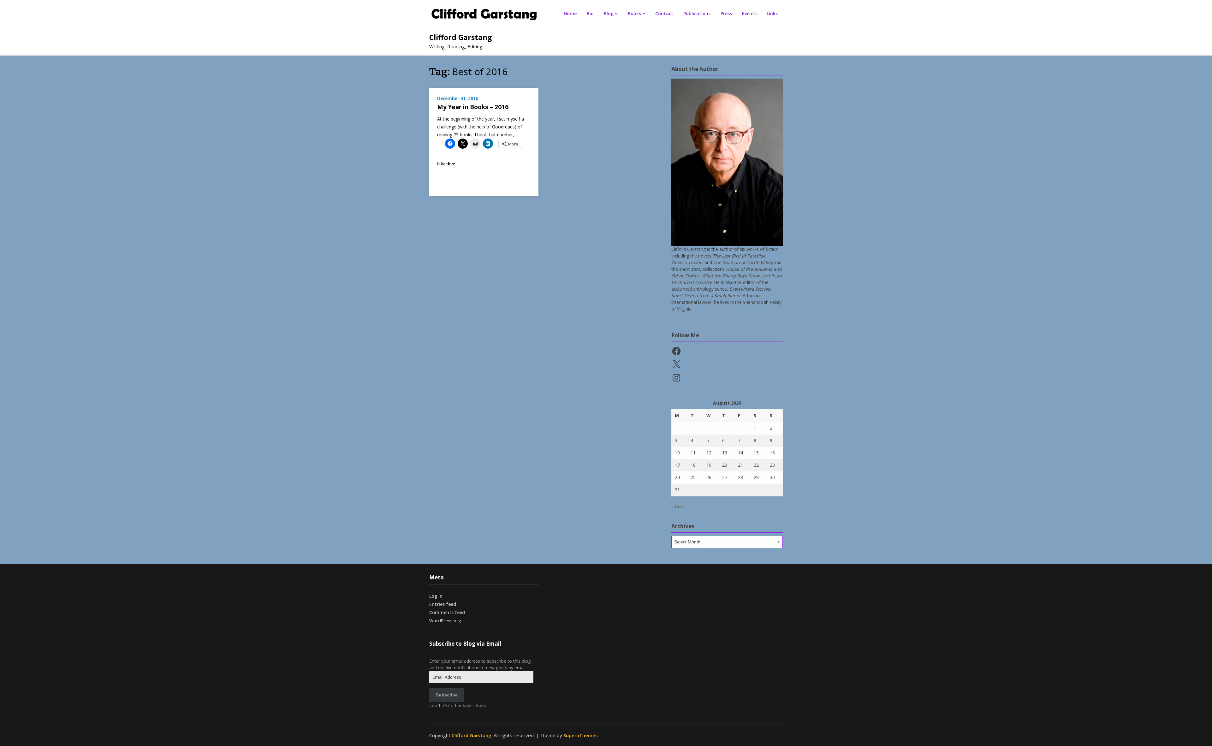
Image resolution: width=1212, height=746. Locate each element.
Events (749, 13)
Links (772, 13)
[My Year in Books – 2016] (441, 142)
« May (677, 506)
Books (634, 13)
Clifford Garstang (460, 37)
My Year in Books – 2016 (472, 107)
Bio (590, 13)
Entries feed (442, 604)
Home (570, 13)
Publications (696, 13)
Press (726, 13)
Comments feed (447, 612)
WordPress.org (445, 621)
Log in (436, 596)
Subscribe (447, 694)
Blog (609, 13)
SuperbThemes (580, 735)
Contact (664, 13)
